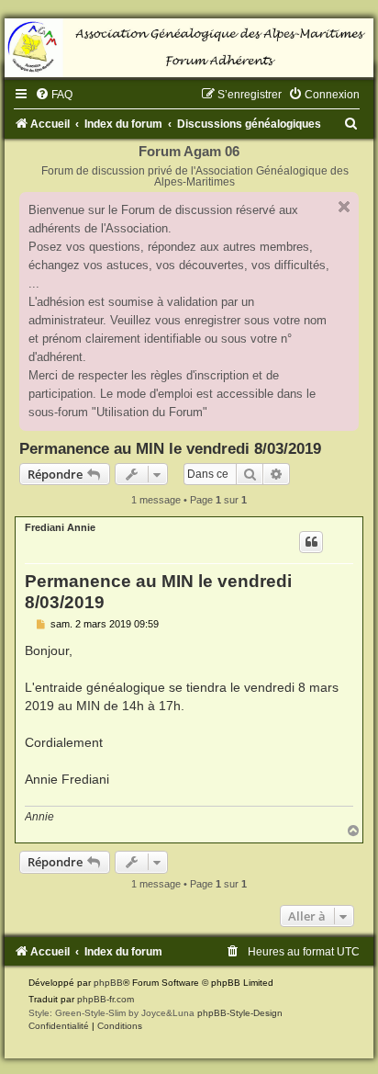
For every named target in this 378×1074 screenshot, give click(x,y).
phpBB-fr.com (105, 999)
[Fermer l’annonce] (344, 206)
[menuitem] (53, 94)
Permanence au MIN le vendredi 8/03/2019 (170, 448)
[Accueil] (189, 47)
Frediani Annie (60, 527)
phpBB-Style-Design (240, 1013)
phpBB (108, 983)
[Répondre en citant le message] (311, 542)
